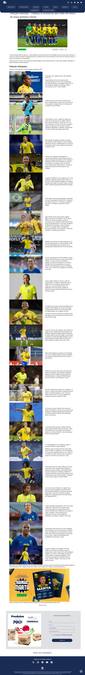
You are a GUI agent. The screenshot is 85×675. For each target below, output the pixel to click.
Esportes (65, 7)
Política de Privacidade (67, 635)
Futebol (46, 7)
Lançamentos (34, 10)
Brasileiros (11, 7)
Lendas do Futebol (48, 10)
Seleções (36, 7)
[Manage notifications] (81, 671)
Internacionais (24, 7)
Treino (55, 7)
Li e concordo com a (63, 635)
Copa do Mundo (21, 49)
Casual (75, 7)
